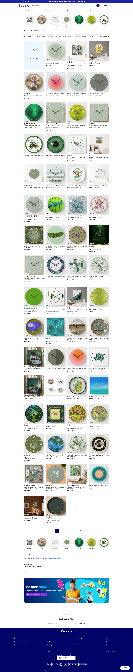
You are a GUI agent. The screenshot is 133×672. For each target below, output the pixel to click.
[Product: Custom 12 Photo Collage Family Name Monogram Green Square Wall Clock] (34, 474)
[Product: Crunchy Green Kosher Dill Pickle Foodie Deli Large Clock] (56, 235)
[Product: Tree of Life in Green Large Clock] (34, 414)
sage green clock (28, 557)
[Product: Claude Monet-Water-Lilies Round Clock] (56, 444)
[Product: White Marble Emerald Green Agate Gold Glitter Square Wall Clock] (77, 297)
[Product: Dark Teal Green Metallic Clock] (56, 327)
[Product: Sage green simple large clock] (99, 82)
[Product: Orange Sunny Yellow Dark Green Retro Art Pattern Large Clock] (99, 51)
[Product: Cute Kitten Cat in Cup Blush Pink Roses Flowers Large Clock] (99, 205)
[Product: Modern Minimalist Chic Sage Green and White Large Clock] (34, 174)
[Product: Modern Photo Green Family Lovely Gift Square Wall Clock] (99, 144)
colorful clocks (45, 557)
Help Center (62, 572)
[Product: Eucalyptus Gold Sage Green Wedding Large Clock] (99, 174)
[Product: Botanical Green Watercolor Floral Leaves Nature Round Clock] (77, 444)
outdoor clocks (52, 557)
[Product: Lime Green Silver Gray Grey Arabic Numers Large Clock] (99, 297)
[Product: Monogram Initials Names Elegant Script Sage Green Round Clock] (77, 82)
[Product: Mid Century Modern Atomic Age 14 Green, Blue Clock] (77, 385)
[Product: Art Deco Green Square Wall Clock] (34, 235)
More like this (49, 65)
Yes (27, 569)
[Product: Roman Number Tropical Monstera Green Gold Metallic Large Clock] (99, 235)
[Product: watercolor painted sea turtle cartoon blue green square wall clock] (99, 357)
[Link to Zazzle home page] (24, 5)
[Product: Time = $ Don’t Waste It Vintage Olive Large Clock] (99, 444)
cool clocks (38, 558)
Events (27, 1)
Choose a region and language (64, 655)
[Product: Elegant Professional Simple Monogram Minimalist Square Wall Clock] (99, 112)
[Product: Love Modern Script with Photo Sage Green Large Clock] (34, 82)
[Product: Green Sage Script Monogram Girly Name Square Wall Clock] (34, 265)
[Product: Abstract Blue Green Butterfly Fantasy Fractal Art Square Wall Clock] (77, 205)
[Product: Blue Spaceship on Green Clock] (34, 327)
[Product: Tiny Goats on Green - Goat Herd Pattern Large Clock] (77, 235)
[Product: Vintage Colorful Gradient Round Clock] (56, 82)
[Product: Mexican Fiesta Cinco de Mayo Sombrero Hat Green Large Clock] (77, 414)
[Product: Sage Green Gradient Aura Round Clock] (56, 51)
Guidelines (82, 670)
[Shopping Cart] (112, 5)
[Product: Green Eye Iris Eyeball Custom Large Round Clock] (56, 144)
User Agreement (69, 670)
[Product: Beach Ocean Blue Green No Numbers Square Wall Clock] (99, 385)
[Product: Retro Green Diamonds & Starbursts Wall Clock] (56, 297)
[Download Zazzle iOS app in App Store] (72, 664)
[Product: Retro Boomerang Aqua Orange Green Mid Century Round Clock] (77, 174)
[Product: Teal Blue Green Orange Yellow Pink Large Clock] (99, 474)
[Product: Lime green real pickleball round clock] (77, 112)
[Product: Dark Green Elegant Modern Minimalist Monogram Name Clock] (56, 506)
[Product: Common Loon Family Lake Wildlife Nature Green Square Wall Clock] (34, 357)
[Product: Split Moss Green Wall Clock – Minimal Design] (56, 357)
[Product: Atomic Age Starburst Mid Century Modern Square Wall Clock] (77, 144)
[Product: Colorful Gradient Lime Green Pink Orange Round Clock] (77, 357)
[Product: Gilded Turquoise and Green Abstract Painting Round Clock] (99, 414)
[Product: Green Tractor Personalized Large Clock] (34, 144)
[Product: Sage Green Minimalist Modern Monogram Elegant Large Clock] (56, 112)
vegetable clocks (32, 558)
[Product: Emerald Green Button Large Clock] (34, 112)
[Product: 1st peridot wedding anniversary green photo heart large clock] (34, 444)
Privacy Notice (76, 670)
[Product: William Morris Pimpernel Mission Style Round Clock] (34, 506)
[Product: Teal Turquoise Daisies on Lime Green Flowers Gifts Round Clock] (56, 205)
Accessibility (87, 670)
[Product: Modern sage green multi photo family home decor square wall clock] (77, 51)
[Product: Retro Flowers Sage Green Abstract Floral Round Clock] (99, 265)
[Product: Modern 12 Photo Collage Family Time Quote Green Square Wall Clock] (77, 474)
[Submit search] (98, 5)
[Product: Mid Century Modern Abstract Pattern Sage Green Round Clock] (77, 265)
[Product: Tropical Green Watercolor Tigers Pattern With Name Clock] (99, 327)
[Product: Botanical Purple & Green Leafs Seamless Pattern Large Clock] (56, 265)
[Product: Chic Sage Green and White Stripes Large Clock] (56, 174)
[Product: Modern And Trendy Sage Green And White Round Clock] (34, 205)
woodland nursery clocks (48, 558)
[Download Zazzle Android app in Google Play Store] (82, 664)
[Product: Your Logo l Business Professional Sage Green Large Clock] (56, 474)
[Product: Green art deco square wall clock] (56, 414)
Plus (31, 1)
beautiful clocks (58, 558)
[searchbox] (65, 5)
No (33, 569)
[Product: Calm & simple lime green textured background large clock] (34, 297)
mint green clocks (37, 557)
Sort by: (100, 36)
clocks (58, 557)
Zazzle (20, 1)
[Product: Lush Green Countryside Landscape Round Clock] (77, 327)
